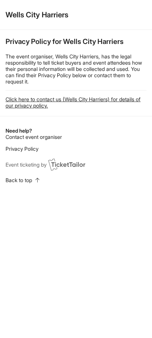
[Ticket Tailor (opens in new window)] (66, 164)
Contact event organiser (34, 137)
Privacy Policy (22, 149)
